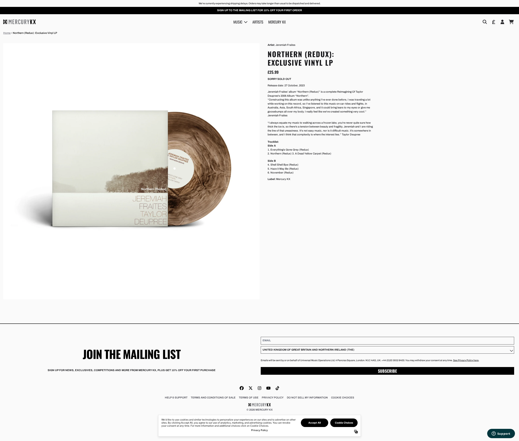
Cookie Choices (342, 397)
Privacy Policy (273, 397)
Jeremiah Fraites (285, 45)
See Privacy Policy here (466, 360)
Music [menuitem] (237, 21)
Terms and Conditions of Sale (213, 397)
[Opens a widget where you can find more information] (501, 434)
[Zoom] (131, 171)
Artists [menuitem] (257, 21)
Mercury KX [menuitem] (277, 21)
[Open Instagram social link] (259, 388)
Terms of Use (248, 397)
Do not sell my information (307, 397)
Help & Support (176, 397)
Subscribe (387, 371)
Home (7, 33)
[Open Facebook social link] (241, 388)
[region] (259, 10)
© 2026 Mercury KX (260, 409)
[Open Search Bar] (484, 21)
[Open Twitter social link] (250, 388)
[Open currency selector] (493, 21)
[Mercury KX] (19, 21)
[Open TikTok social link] (277, 388)
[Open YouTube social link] (268, 388)
